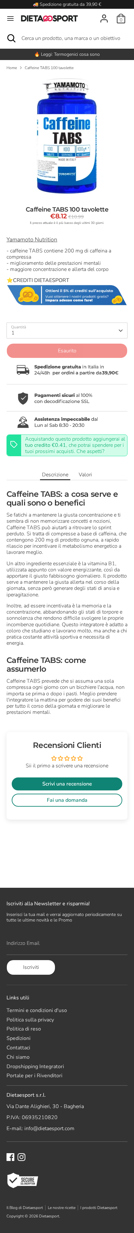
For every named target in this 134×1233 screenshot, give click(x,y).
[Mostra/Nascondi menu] (10, 18)
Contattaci (18, 1047)
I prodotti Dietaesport (98, 1207)
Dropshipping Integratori (35, 1066)
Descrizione (55, 474)
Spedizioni (19, 1038)
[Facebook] (10, 1157)
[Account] (104, 14)
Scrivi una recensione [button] (67, 783)
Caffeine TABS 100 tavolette (49, 68)
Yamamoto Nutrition (32, 239)
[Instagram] (21, 1157)
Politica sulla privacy (30, 1019)
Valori (85, 474)
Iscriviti (31, 967)
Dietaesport (49, 1216)
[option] (67, 54)
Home (12, 68)
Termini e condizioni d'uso (37, 1010)
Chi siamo (18, 1057)
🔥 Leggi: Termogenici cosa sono (67, 54)
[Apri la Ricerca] (11, 38)
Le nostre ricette (61, 1207)
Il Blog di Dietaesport (25, 1207)
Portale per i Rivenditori (34, 1075)
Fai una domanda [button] (67, 800)
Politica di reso (24, 1028)
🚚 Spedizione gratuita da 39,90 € (67, 4)
